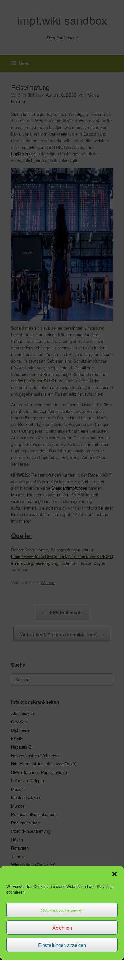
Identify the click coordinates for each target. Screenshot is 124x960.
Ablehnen (62, 927)
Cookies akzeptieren (62, 910)
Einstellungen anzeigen (62, 945)
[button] (114, 874)
